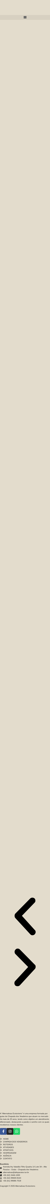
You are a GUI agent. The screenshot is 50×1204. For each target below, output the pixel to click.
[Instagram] (10, 1131)
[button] (25, 17)
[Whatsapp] (16, 1131)
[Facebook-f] (3, 1131)
